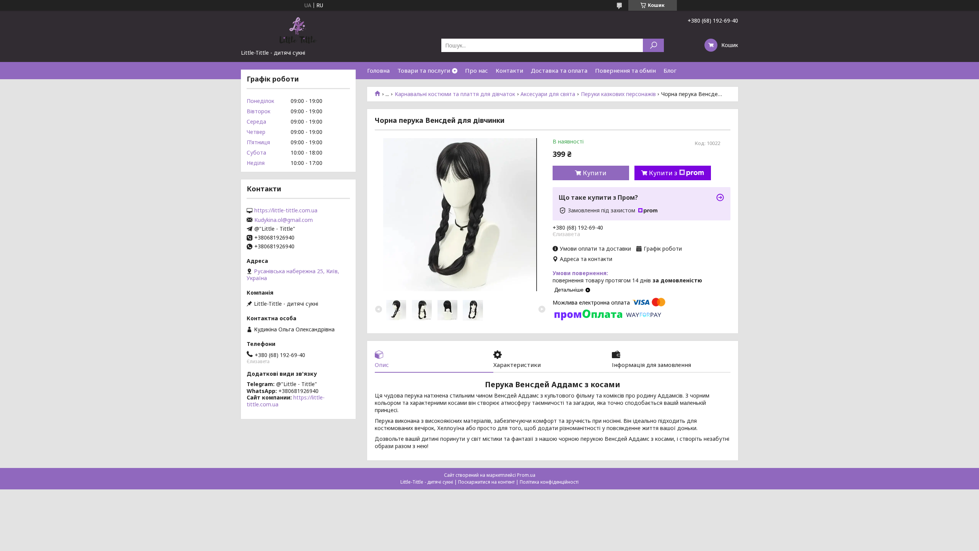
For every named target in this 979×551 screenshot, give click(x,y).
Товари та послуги (423, 70)
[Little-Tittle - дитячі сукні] (298, 29)
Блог (670, 70)
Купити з (663, 173)
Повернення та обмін (625, 70)
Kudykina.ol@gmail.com (283, 220)
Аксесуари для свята (547, 94)
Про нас (476, 70)
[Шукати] (653, 45)
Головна (378, 70)
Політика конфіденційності (549, 482)
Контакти (509, 70)
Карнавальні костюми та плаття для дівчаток (455, 94)
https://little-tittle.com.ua (285, 210)
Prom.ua (526, 475)
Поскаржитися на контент (486, 482)
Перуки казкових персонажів (618, 94)
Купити (595, 173)
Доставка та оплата (559, 70)
